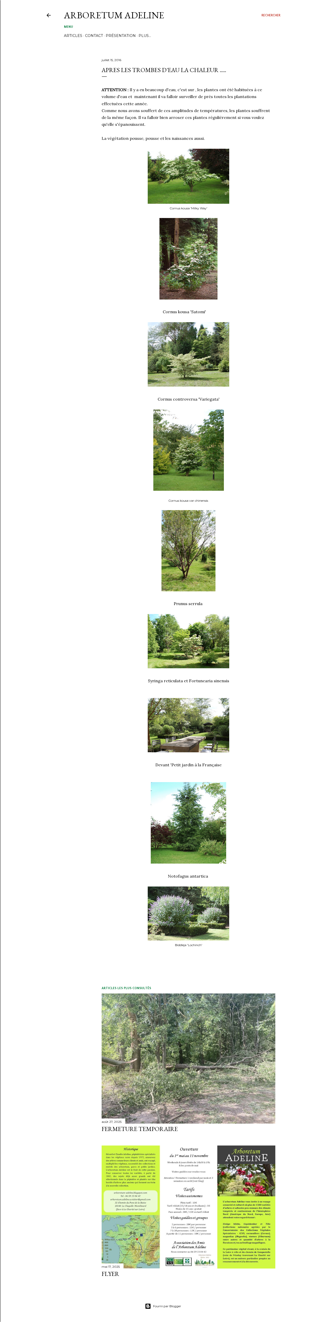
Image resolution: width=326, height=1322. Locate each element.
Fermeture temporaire (140, 1129)
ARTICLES (73, 35)
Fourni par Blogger (167, 1306)
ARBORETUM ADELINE (114, 15)
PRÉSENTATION (121, 35)
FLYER (110, 1274)
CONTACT (94, 35)
